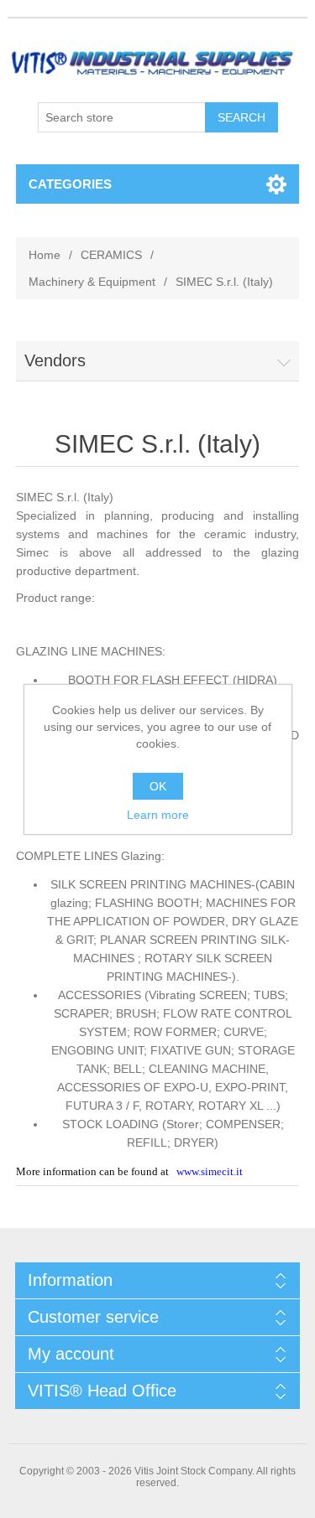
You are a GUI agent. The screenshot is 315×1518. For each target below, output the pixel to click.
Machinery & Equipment (92, 281)
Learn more (158, 814)
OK (158, 786)
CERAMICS (111, 255)
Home (44, 255)
